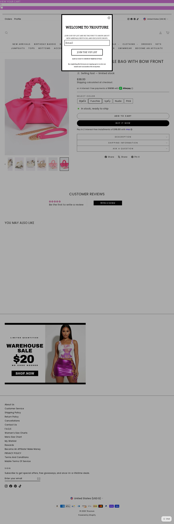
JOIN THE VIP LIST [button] (87, 52)
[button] (109, 17)
